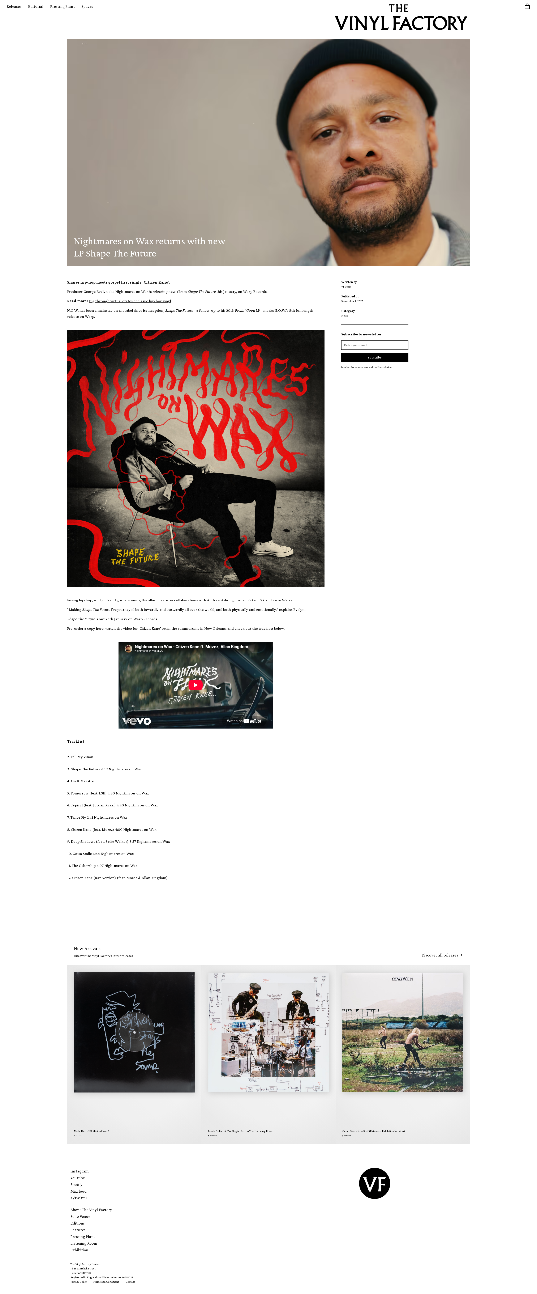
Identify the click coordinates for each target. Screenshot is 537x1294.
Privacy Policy (78, 1281)
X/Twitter (78, 1198)
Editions (77, 1223)
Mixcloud (78, 1191)
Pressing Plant (62, 6)
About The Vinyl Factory (91, 1209)
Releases (14, 6)
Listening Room (83, 1243)
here (100, 628)
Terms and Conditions (106, 1281)
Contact (130, 1281)
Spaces (87, 6)
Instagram (79, 1171)
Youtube (77, 1177)
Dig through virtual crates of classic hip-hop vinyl (130, 301)
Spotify (76, 1184)
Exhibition (79, 1250)
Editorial (35, 6)
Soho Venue (80, 1216)
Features (78, 1229)
